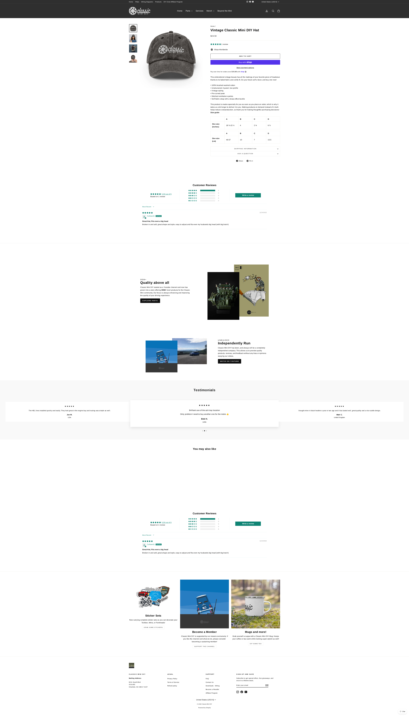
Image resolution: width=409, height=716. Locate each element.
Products (158, 2)
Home (131, 2)
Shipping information (245, 149)
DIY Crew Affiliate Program (173, 2)
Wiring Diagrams (147, 2)
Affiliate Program (212, 693)
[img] (147, 213)
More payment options (245, 68)
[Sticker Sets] (153, 596)
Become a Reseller (212, 689)
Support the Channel (204, 646)
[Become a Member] (204, 604)
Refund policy (172, 686)
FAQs (137, 2)
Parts (188, 11)
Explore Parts (150, 300)
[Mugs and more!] (255, 604)
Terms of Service (173, 682)
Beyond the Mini (224, 11)
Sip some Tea (256, 643)
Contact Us (210, 682)
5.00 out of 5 (166, 194)
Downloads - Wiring (213, 686)
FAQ (207, 678)
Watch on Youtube (229, 361)
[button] (215, 44)
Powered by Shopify (204, 707)
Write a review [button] (248, 195)
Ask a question (245, 153)
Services (199, 11)
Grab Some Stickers (153, 627)
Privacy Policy (172, 678)
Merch (210, 11)
